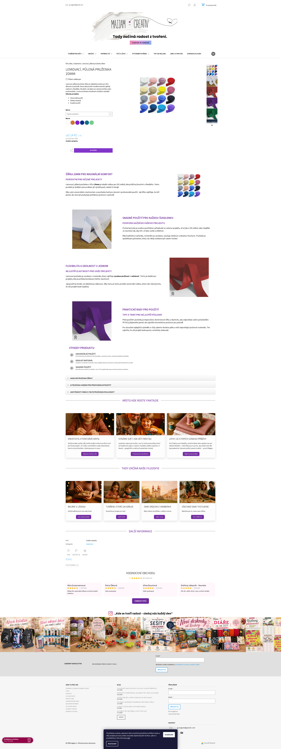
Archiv (121, 717)
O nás (67, 691)
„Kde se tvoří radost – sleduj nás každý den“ (143, 613)
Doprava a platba (71, 711)
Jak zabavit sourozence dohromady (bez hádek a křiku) (135, 702)
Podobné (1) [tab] (72, 565)
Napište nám (70, 698)
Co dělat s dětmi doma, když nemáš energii (131, 706)
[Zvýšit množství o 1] (72, 149)
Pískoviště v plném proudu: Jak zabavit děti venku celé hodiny (138, 693)
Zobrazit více (140, 601)
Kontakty (69, 693)
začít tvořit (121, 517)
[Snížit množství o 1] (72, 151)
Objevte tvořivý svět (90, 454)
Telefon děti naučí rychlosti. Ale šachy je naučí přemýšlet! (137, 688)
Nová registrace (173, 711)
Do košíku (93, 150)
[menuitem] (76, 54)
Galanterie (89, 544)
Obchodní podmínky (72, 703)
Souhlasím (169, 734)
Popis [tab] (69, 559)
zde (128, 738)
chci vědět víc (197, 517)
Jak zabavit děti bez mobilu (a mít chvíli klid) (132, 711)
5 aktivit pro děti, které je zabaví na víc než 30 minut (134, 697)
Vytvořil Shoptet (209, 743)
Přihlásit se (162, 670)
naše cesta (159, 517)
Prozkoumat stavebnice (140, 454)
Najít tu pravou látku (191, 454)
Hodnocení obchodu (140, 573)
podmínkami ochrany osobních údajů (187, 665)
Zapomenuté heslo (174, 714)
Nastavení (112, 743)
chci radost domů (83, 517)
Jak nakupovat (70, 696)
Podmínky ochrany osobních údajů (77, 688)
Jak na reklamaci (71, 706)
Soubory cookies (71, 709)
